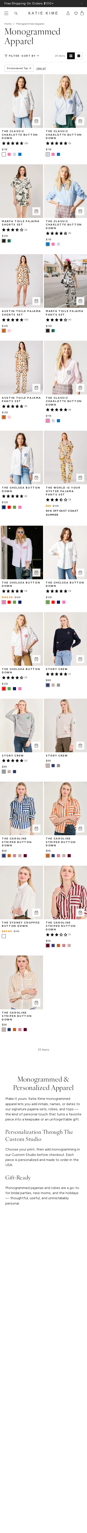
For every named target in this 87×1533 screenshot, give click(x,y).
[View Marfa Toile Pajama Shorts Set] (9, 241)
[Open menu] (6, 13)
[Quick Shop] (36, 121)
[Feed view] (78, 55)
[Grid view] (71, 55)
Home (8, 23)
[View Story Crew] (53, 685)
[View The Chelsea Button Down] (9, 507)
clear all (41, 68)
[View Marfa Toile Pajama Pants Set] (53, 331)
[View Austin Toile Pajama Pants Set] (9, 417)
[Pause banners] (81, 3)
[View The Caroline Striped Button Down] (9, 856)
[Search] (16, 13)
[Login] (68, 13)
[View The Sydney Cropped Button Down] (9, 936)
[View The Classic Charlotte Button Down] (9, 154)
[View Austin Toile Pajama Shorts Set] (9, 331)
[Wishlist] (76, 13)
